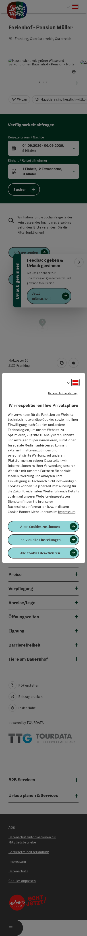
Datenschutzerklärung (63, 393)
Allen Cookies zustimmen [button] (40, 526)
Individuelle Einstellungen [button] (40, 539)
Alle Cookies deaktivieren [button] (40, 553)
